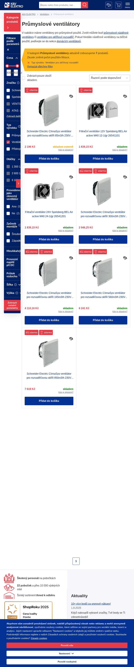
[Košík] (118, 5)
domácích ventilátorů (68, 41)
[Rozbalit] (18, 183)
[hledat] (84, 5)
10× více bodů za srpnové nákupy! (90, 603)
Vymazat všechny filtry (40, 66)
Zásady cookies (36, 638)
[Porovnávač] (108, 5)
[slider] (7, 66)
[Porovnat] (71, 96)
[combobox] (60, 5)
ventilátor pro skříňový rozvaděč (55, 37)
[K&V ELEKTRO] (14, 5)
